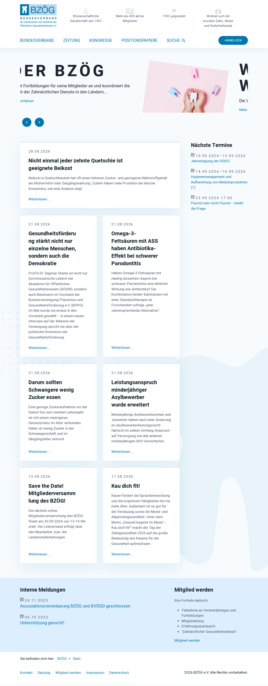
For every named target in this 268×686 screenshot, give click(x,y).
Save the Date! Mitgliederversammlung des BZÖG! (52, 494)
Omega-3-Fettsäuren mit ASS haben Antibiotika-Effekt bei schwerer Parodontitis (134, 248)
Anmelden (233, 40)
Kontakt (26, 672)
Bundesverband (37, 41)
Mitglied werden (187, 640)
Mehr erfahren (31, 109)
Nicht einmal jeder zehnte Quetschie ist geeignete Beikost (75, 164)
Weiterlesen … (39, 199)
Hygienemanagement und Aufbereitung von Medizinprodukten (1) (219, 182)
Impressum (95, 672)
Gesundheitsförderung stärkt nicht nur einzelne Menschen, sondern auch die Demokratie (52, 248)
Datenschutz (119, 672)
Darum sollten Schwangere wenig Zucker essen (51, 390)
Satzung (44, 672)
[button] (26, 122)
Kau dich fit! (125, 486)
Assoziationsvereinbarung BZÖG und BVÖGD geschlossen (75, 606)
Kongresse (100, 41)
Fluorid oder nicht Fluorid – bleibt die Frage (217, 206)
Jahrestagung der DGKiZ (210, 161)
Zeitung (71, 41)
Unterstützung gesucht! (42, 623)
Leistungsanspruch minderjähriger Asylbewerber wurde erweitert (134, 394)
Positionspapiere (139, 41)
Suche (173, 41)
